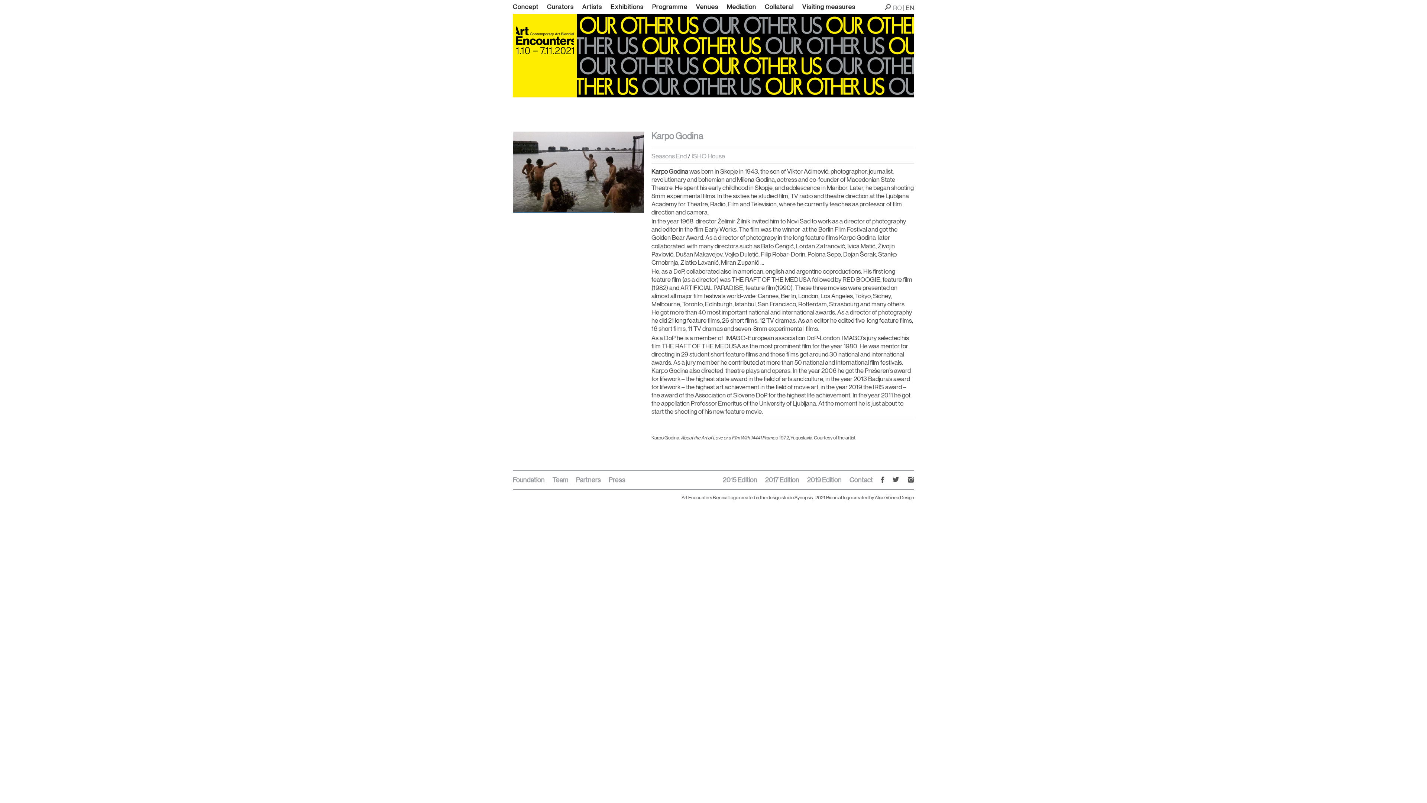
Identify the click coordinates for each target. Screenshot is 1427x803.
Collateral (779, 6)
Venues (707, 6)
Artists (592, 6)
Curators (560, 6)
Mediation (741, 6)
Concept (525, 6)
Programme (669, 6)
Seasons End (669, 156)
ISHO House (708, 156)
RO (897, 8)
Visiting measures (828, 6)
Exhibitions (627, 6)
